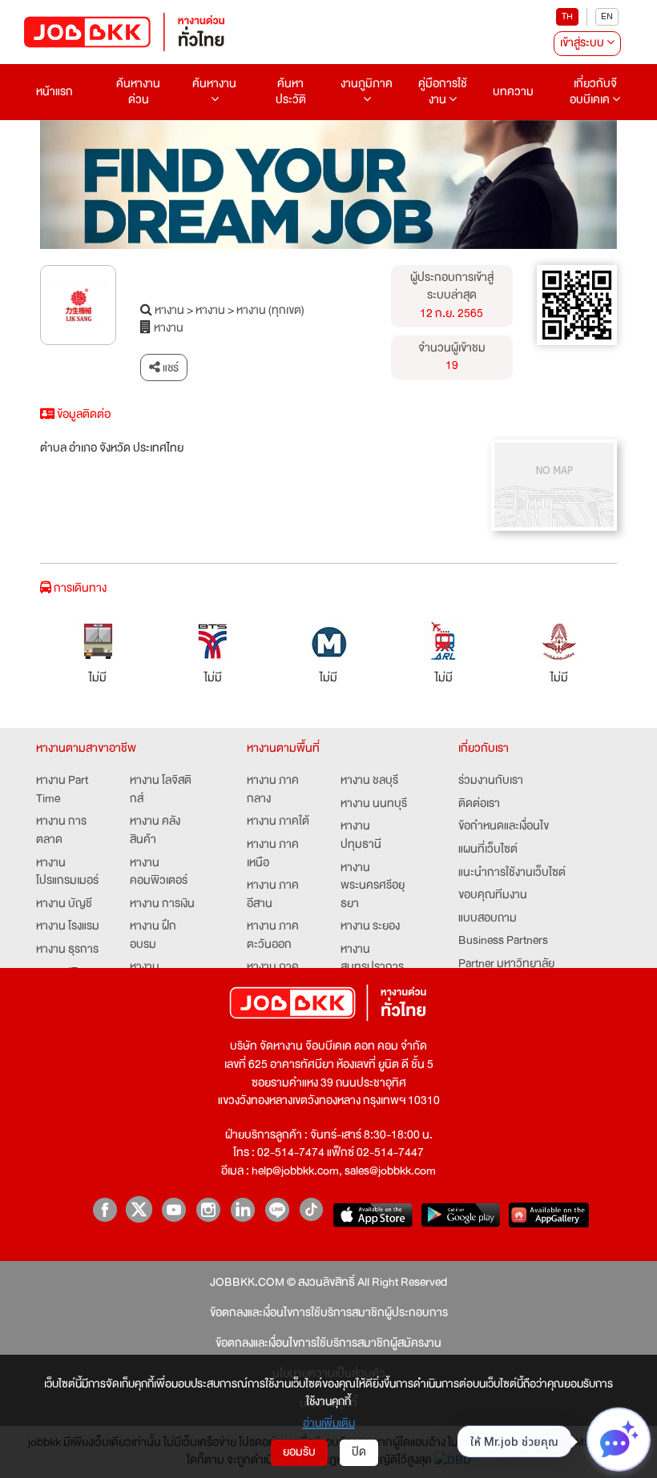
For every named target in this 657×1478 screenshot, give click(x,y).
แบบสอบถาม (487, 919)
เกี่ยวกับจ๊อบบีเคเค (593, 92)
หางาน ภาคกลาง (273, 790)
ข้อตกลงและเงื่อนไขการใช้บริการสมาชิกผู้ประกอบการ (329, 1313)
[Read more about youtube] (173, 1209)
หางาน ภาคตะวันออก (273, 936)
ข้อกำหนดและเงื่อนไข (503, 826)
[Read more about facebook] (104, 1209)
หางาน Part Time (62, 790)
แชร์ (169, 367)
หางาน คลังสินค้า (155, 831)
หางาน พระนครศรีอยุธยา (373, 886)
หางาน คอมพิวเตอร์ (158, 872)
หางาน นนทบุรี (374, 804)
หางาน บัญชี (64, 904)
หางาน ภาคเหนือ (273, 854)
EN (607, 16)
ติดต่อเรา (479, 804)
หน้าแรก (54, 92)
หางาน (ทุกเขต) (270, 311)
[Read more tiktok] (311, 1209)
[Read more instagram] (208, 1209)
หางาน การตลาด (61, 831)
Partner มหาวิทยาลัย (506, 964)
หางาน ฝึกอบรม (153, 936)
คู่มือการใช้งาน (442, 92)
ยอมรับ (299, 1452)
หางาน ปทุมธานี (361, 835)
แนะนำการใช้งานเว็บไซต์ (512, 873)
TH (567, 16)
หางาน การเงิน (162, 904)
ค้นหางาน (214, 84)
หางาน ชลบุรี (369, 781)
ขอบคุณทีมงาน (492, 895)
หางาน (169, 311)
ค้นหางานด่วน (138, 92)
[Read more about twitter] (139, 1209)
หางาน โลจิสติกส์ (160, 790)
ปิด (359, 1452)
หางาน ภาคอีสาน (273, 895)
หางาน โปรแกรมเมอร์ (67, 872)
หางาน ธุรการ (67, 950)
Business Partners (503, 941)
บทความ (513, 92)
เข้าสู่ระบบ (583, 43)
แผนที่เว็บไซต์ (488, 850)
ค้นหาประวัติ (291, 92)
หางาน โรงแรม (67, 927)
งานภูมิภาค (367, 84)
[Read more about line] (277, 1209)
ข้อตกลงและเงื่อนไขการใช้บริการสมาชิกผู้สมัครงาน (328, 1344)
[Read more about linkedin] (242, 1209)
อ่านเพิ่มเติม (329, 1423)
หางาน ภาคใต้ (278, 822)
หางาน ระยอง (370, 927)
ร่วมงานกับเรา (490, 781)
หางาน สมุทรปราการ (372, 959)
